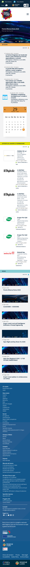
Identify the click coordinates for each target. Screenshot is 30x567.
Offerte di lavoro (7, 452)
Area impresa (8, 2)
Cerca (2, 5)
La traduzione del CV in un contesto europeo (14, 479)
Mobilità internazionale (8, 469)
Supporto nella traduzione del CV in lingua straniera (13, 430)
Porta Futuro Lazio (7, 388)
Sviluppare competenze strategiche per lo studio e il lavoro (19, 96)
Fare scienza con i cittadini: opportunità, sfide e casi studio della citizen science (15, 82)
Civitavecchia (6, 407)
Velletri (4, 411)
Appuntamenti (6, 496)
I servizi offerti (6, 502)
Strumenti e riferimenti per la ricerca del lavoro (15, 484)
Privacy (18, 555)
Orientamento (6, 417)
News (4, 438)
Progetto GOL (6, 499)
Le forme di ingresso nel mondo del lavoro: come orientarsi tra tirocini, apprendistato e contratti (16, 56)
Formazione (6, 423)
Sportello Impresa (7, 428)
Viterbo (4, 406)
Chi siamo (5, 387)
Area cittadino (20, 2)
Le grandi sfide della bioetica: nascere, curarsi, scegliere (15, 69)
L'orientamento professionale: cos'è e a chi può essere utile (15, 488)
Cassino (5, 395)
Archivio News (6, 440)
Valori (4, 390)
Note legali (25, 555)
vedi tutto (25, 48)
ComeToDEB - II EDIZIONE (11, 307)
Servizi (4, 414)
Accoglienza (6, 416)
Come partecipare (7, 501)
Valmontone (6, 409)
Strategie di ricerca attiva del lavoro (12, 486)
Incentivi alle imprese (8, 471)
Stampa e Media (7, 435)
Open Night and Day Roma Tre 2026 (14, 342)
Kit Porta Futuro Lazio (9, 475)
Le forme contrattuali (8, 467)
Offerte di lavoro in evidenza (10, 450)
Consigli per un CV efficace (9, 477)
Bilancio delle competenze (9, 419)
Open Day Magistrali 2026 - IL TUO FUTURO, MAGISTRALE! (14, 359)
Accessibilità (6, 557)
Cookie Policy (15, 557)
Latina (4, 397)
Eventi (4, 426)
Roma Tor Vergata (7, 404)
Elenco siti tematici (8, 555)
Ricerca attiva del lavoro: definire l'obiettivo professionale (14, 481)
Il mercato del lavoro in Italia (10, 465)
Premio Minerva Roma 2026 (10, 29)
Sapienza (5, 398)
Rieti (4, 402)
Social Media (6, 444)
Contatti (5, 507)
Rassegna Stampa (7, 442)
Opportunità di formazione (9, 454)
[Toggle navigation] (27, 14)
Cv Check (5, 421)
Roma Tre (5, 400)
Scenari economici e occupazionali (11, 472)
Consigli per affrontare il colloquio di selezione (14, 491)
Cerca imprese (6, 456)
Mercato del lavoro (8, 463)
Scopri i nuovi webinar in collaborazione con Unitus (15, 378)
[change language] (26, 6)
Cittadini (5, 447)
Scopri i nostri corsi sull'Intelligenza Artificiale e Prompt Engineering (14, 324)
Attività (4, 436)
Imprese (5, 458)
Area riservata (6, 448)
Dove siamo (6, 393)
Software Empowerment (9, 425)
